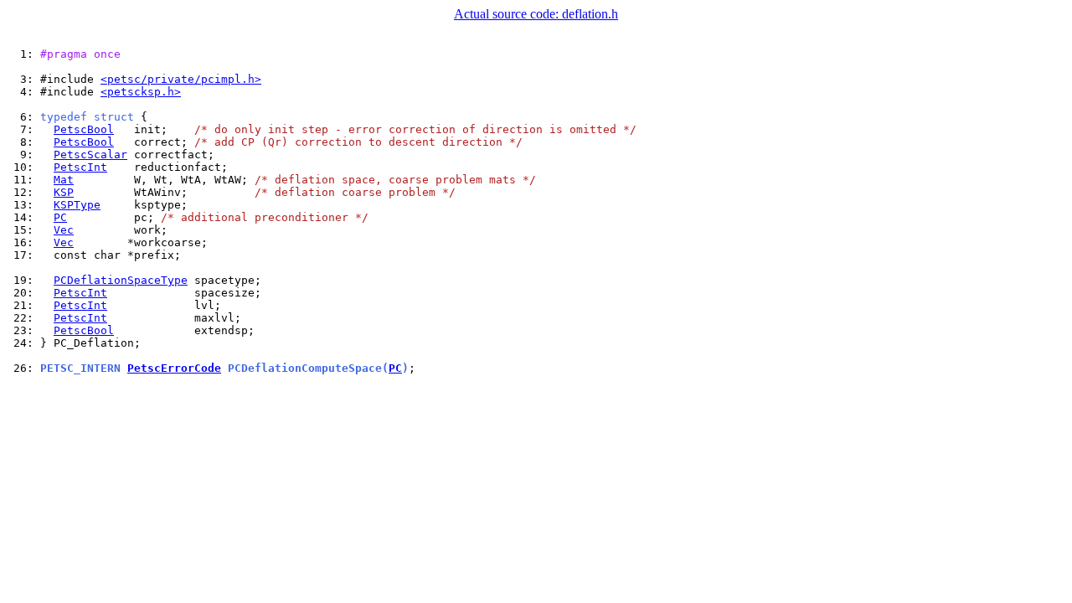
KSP (64, 192)
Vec (64, 230)
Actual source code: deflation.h (536, 14)
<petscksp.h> (140, 91)
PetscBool (84, 129)
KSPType (77, 204)
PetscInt (80, 167)
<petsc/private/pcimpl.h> (180, 79)
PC (60, 217)
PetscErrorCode (174, 368)
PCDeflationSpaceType (121, 280)
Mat (64, 179)
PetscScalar (90, 154)
